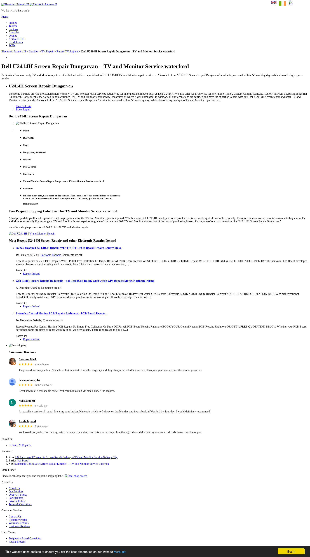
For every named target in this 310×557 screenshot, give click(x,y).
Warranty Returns (19, 522)
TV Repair (47, 51)
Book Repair (23, 109)
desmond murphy (29, 380)
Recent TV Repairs (67, 51)
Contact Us (15, 516)
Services (34, 51)
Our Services (16, 491)
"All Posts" (23, 460)
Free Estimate (23, 106)
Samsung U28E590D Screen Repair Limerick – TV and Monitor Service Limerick (62, 463)
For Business (16, 497)
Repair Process (17, 541)
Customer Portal (18, 519)
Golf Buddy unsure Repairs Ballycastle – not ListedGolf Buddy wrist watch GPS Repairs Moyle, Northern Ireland (85, 280)
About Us (14, 488)
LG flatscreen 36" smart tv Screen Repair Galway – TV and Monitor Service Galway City (66, 457)
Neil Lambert (27, 400)
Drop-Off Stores (18, 494)
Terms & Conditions (20, 504)
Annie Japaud (27, 421)
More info (120, 551)
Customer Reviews (19, 526)
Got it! (291, 551)
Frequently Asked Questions (25, 538)
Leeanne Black (28, 359)
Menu (4, 16)
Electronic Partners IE (13, 51)
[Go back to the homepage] (29, 4)
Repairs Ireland (31, 273)
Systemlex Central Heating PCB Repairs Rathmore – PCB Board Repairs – (62, 313)
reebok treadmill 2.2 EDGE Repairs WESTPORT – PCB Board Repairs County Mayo (68, 247)
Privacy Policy (17, 501)
